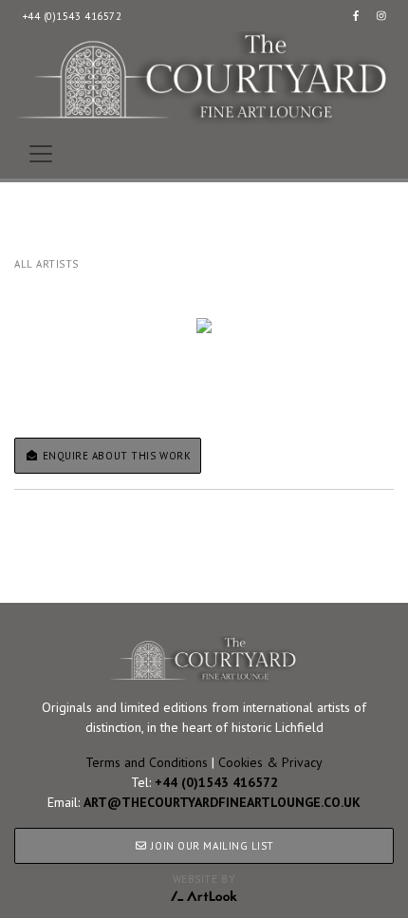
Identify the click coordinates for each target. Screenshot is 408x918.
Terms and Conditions (146, 762)
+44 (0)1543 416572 (72, 16)
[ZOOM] (204, 325)
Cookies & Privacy (270, 762)
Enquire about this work (115, 455)
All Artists (46, 264)
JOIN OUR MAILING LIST (211, 845)
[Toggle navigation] (40, 154)
